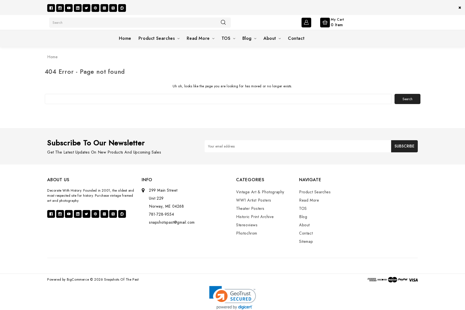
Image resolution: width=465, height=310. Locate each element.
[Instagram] (60, 8)
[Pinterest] (95, 8)
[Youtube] (69, 8)
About (270, 38)
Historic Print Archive (255, 217)
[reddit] (122, 8)
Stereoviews (247, 225)
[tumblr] (113, 8)
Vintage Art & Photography (260, 192)
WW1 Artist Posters (253, 200)
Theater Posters (250, 208)
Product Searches (157, 38)
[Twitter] (86, 8)
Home (125, 38)
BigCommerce (78, 279)
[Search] (223, 22)
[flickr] (104, 8)
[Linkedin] (78, 8)
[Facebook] (51, 8)
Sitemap (306, 241)
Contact (296, 38)
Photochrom (246, 233)
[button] (232, 298)
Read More (198, 38)
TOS (226, 38)
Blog (247, 38)
